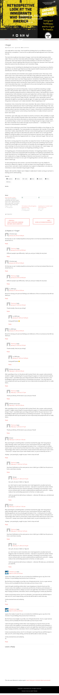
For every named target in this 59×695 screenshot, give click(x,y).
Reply (6, 243)
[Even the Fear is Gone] (13, 202)
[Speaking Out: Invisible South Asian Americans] (45, 201)
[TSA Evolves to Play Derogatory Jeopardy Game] (29, 201)
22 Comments (25, 47)
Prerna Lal (13, 248)
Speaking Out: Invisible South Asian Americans (45, 206)
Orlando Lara (12, 571)
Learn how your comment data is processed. (38, 680)
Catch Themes (34, 691)
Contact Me (29, 22)
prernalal (18, 47)
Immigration (13, 39)
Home (7, 39)
